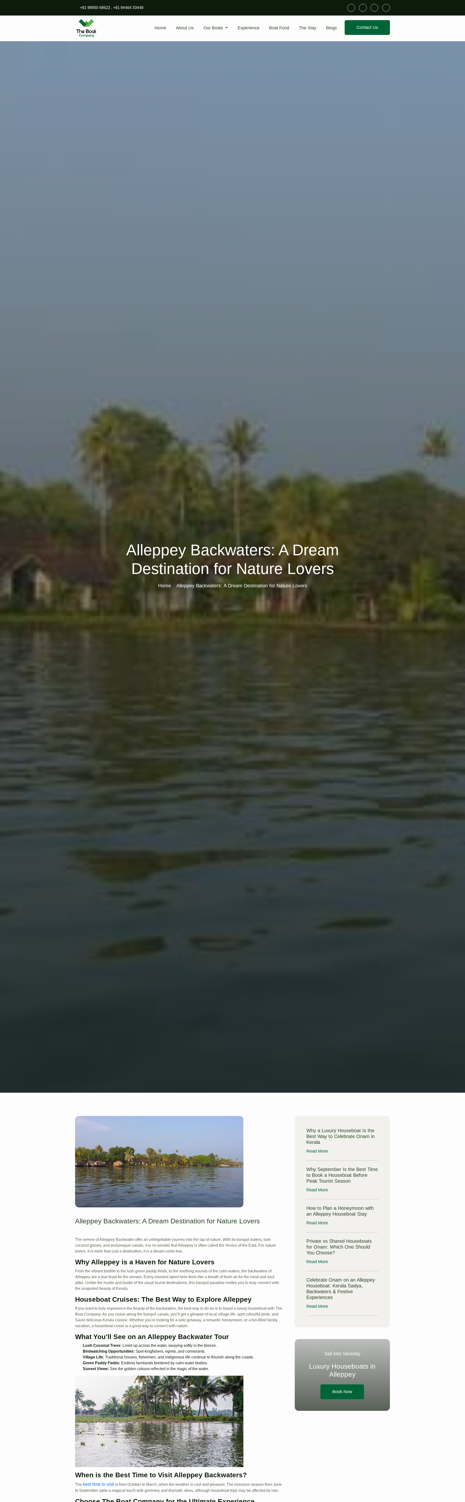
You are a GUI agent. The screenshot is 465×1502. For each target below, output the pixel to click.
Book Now (342, 1391)
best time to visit (98, 1484)
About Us (185, 27)
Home (160, 27)
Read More (317, 1151)
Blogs (331, 27)
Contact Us (367, 27)
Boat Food (279, 27)
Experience (248, 27)
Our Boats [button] (213, 27)
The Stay (307, 27)
